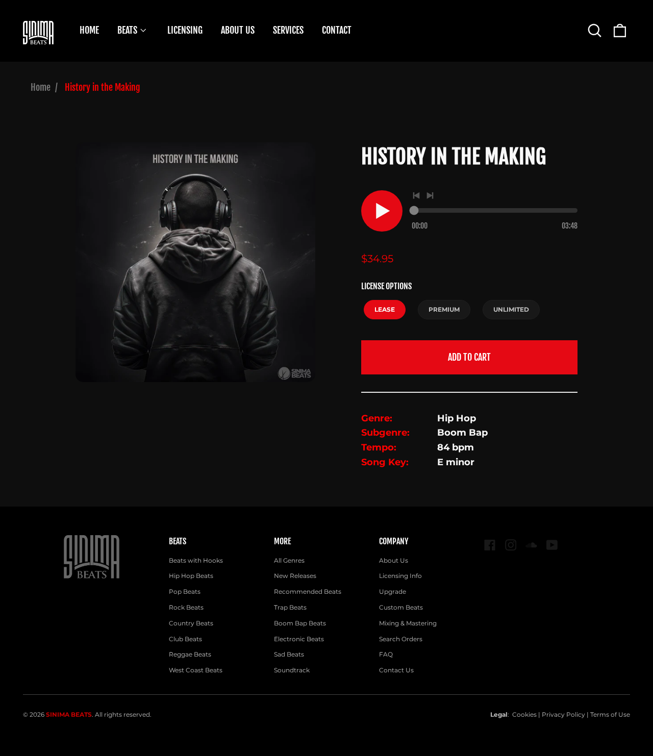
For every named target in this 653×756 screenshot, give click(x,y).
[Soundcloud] (531, 545)
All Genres (289, 560)
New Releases (295, 575)
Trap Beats (290, 607)
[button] (594, 30)
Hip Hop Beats (191, 575)
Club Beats (185, 639)
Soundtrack (292, 670)
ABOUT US (238, 30)
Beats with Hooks (196, 560)
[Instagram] (511, 545)
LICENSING (185, 30)
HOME (89, 30)
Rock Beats (186, 607)
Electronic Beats (299, 639)
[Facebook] (490, 545)
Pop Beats (184, 591)
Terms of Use (610, 714)
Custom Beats (401, 607)
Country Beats (191, 623)
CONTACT (336, 30)
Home (41, 87)
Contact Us (396, 670)
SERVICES (288, 30)
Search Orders (400, 639)
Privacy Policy (563, 714)
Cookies (524, 714)
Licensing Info (400, 575)
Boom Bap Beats (300, 623)
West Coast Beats (195, 670)
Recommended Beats (307, 591)
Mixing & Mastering (408, 623)
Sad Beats (289, 654)
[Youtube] (552, 545)
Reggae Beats (190, 654)
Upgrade (392, 591)
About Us (393, 560)
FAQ (386, 654)
